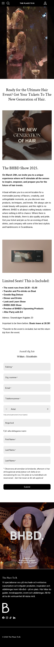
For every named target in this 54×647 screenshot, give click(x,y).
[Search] (9, 3)
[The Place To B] (27, 3)
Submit (27, 487)
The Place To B (14, 637)
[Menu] (3, 3)
